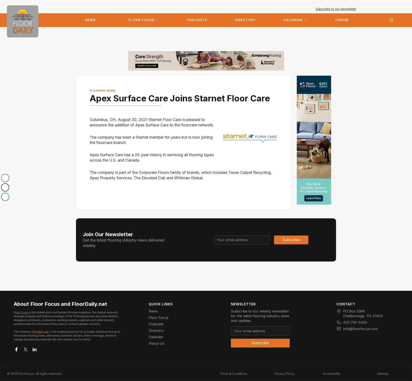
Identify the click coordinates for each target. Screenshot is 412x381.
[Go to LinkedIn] (34, 348)
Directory (245, 20)
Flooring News (102, 90)
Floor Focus (141, 20)
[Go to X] (25, 348)
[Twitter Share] (5, 187)
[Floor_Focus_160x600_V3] (206, 60)
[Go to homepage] (22, 21)
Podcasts (197, 20)
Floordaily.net (40, 331)
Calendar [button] (293, 20)
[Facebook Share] (5, 178)
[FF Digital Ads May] (314, 140)
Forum (341, 20)
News (90, 20)
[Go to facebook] (16, 348)
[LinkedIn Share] (5, 197)
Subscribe (291, 240)
